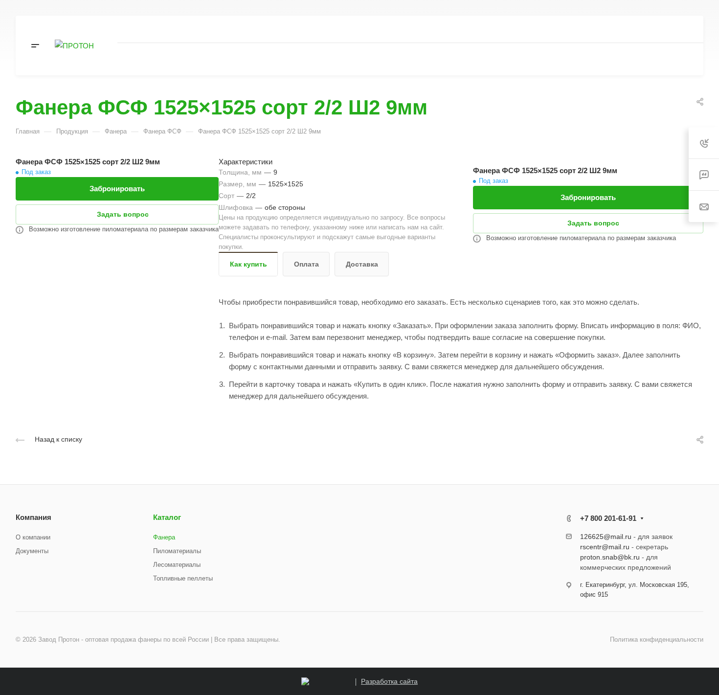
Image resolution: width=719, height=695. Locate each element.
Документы (32, 551)
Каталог (167, 517)
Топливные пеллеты (183, 578)
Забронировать (117, 188)
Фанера (164, 537)
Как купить (248, 264)
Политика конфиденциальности (656, 639)
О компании (33, 537)
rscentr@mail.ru (604, 547)
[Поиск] (592, 59)
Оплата (306, 264)
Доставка (362, 264)
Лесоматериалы (177, 564)
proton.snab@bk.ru (610, 557)
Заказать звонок (664, 28)
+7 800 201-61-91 (595, 29)
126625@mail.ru (605, 536)
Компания (33, 517)
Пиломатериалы (177, 551)
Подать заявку (652, 59)
